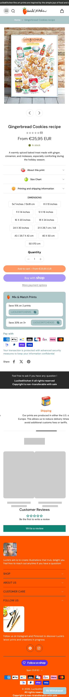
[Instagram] (39, 648)
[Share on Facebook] (14, 361)
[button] (34, 268)
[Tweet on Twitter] (21, 361)
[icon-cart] (62, 10)
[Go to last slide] (29, 113)
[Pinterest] (30, 648)
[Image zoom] (34, 65)
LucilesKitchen (39, 688)
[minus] (28, 259)
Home (17, 19)
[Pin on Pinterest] (28, 361)
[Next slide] (39, 113)
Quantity (34, 252)
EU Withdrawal (54, 690)
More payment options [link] (34, 285)
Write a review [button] (34, 528)
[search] (13, 10)
